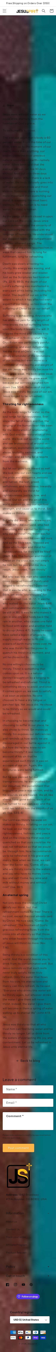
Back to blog (30, 1061)
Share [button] (10, 105)
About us (11, 1221)
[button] (5, 11)
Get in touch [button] (15, 1276)
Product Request (16, 1252)
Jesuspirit (32, 1343)
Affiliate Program (16, 1244)
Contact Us (13, 1229)
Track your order (16, 1237)
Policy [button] (10, 1266)
